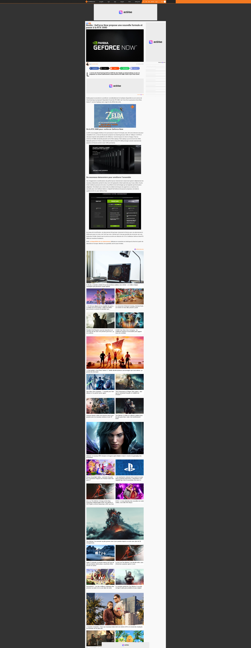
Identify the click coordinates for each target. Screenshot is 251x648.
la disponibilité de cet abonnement (100, 241)
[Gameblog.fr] (90, 1)
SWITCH (152, 1)
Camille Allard (95, 64)
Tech (109, 1)
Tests (129, 1)
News (90, 23)
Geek (115, 1)
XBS (149, 1)
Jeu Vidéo (101, 1)
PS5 (146, 1)
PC (143, 1)
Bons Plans (137, 1)
